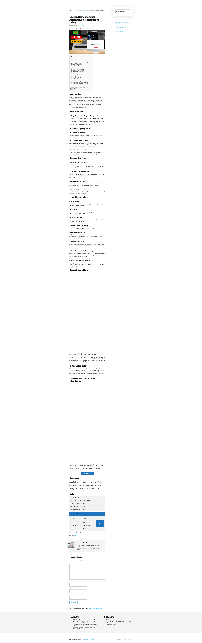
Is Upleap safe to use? (75, 497)
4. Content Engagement (77, 72)
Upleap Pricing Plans (75, 84)
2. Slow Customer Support (78, 81)
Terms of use (89, 639)
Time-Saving (75, 76)
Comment (71, 562)
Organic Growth (75, 75)
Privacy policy (84, 639)
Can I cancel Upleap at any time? (77, 503)
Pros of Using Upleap (75, 74)
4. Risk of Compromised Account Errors (80, 83)
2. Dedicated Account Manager (78, 70)
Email (70, 588)
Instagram (76, 535)
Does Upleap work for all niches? (77, 506)
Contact (94, 639)
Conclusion (73, 88)
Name (70, 582)
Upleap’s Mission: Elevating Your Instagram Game (82, 62)
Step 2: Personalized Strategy (78, 65)
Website (70, 595)
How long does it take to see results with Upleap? (81, 500)
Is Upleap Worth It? (75, 85)
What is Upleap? (74, 60)
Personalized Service (77, 77)
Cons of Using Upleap (75, 78)
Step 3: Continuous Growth (78, 66)
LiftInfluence (97, 464)
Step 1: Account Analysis (77, 64)
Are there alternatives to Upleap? (77, 509)
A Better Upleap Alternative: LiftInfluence (79, 87)
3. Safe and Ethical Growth (78, 71)
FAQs (72, 89)
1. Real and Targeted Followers (78, 69)
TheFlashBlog (77, 3)
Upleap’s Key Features (75, 68)
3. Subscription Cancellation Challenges (80, 82)
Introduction (73, 59)
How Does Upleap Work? (76, 63)
